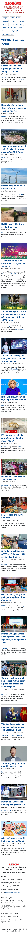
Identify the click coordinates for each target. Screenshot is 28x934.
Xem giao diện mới (8, 34)
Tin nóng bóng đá (6, 326)
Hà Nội (3, 233)
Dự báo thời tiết (6, 485)
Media (18, 18)
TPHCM (3, 77)
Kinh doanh (13, 21)
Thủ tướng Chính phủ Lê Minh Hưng (11, 735)
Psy (2, 772)
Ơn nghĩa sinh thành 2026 (9, 274)
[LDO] (14, 56)
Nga (2, 405)
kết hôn (20, 447)
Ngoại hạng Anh (19, 330)
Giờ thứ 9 (4, 447)
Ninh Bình (4, 606)
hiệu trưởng (14, 369)
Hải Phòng (4, 565)
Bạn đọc (11, 24)
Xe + (18, 31)
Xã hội (12, 18)
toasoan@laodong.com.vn (13, 892)
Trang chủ (5, 18)
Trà (2, 523)
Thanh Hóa (4, 648)
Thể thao (5, 21)
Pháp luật (21, 21)
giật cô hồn (21, 79)
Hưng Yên (4, 116)
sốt (21, 849)
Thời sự (4, 24)
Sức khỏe (5, 31)
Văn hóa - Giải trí (7, 27)
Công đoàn (19, 24)
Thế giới (12, 31)
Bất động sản (18, 27)
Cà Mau (21, 194)
